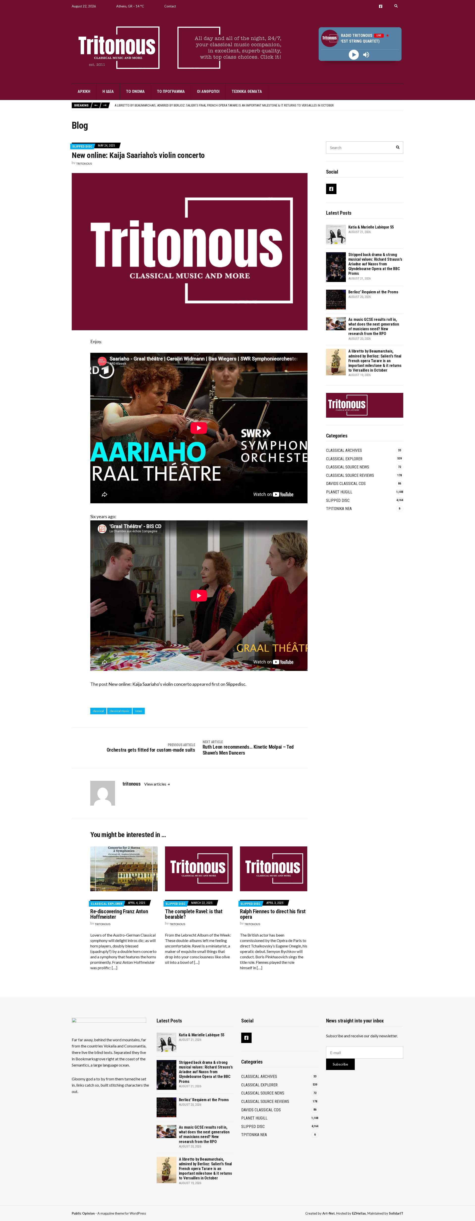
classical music (119, 711)
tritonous (84, 163)
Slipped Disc (82, 146)
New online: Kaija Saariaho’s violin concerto (149, 684)
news (138, 711)
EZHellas (359, 1213)
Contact (170, 6)
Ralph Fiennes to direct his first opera (273, 914)
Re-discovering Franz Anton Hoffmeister (119, 914)
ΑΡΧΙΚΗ (84, 91)
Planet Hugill (339, 492)
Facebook (380, 6)
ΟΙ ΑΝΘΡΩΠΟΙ (208, 91)
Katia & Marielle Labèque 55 (134, 105)
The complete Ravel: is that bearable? (193, 914)
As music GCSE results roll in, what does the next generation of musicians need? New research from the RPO (373, 326)
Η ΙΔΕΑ (108, 91)
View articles (155, 784)
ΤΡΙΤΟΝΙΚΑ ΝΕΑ (339, 508)
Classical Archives (344, 450)
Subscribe (340, 1064)
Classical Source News (347, 467)
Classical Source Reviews (350, 475)
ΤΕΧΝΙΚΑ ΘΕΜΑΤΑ (247, 91)
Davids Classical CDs (346, 483)
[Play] (354, 55)
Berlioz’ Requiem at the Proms (373, 292)
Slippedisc (235, 684)
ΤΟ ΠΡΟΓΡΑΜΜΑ (171, 91)
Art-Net (328, 1213)
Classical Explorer (106, 904)
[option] (258, 105)
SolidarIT (396, 1213)
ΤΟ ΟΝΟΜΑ (135, 91)
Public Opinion (83, 1213)
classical (98, 711)
